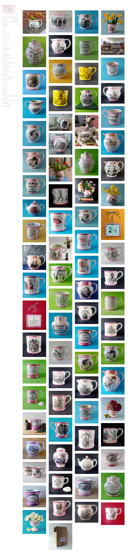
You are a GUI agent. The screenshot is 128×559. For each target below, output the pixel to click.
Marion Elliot (6, 72)
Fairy (4, 89)
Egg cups (5, 84)
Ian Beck (5, 60)
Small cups (6, 33)
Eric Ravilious (6, 55)
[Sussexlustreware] (9, 9)
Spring (4, 93)
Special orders (6, 48)
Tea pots (5, 81)
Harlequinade (6, 53)
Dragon (5, 91)
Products (5, 24)
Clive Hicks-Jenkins (8, 58)
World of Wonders (8, 76)
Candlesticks (6, 36)
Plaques (5, 38)
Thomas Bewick (7, 67)
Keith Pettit (6, 69)
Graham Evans (7, 79)
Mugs (4, 29)
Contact (5, 98)
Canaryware (6, 41)
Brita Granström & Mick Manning (9, 63)
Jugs (4, 31)
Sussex (4, 50)
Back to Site (6, 105)
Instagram (6, 102)
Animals (5, 74)
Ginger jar (5, 86)
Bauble (5, 43)
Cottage (5, 46)
